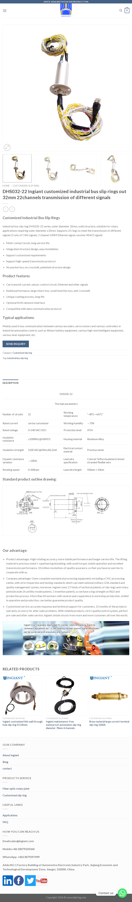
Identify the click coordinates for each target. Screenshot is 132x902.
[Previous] (9, 88)
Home (6, 185)
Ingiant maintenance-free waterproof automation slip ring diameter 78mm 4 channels (63, 724)
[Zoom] (7, 147)
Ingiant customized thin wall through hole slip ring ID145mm (23, 723)
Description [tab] (10, 383)
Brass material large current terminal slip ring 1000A (109, 723)
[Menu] (5, 10)
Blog (5, 761)
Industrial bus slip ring (17, 358)
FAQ (5, 822)
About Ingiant (11, 755)
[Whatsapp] (122, 893)
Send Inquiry (16, 343)
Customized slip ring (26, 185)
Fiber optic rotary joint (16, 788)
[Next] (122, 88)
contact (7, 768)
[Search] (120, 10)
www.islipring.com (76, 897)
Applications (10, 815)
